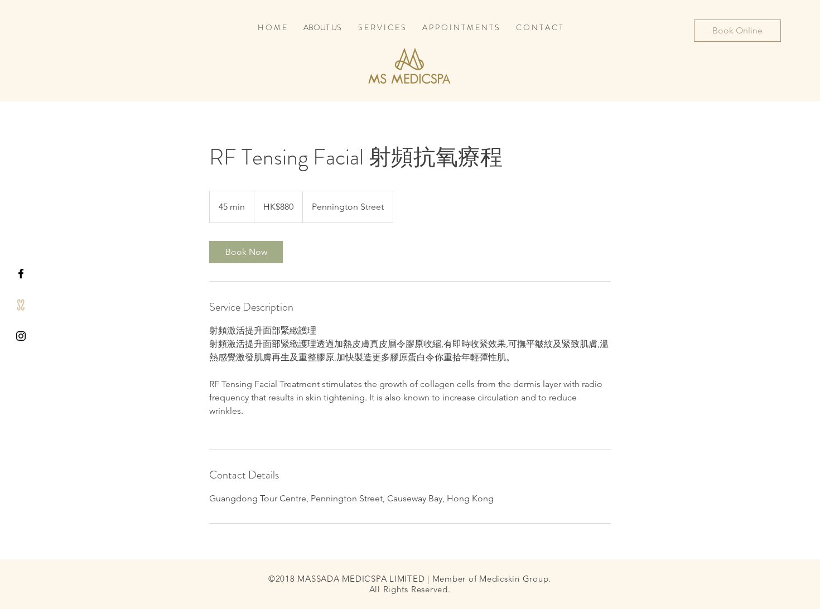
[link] (246, 252)
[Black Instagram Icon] (21, 336)
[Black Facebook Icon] (21, 273)
